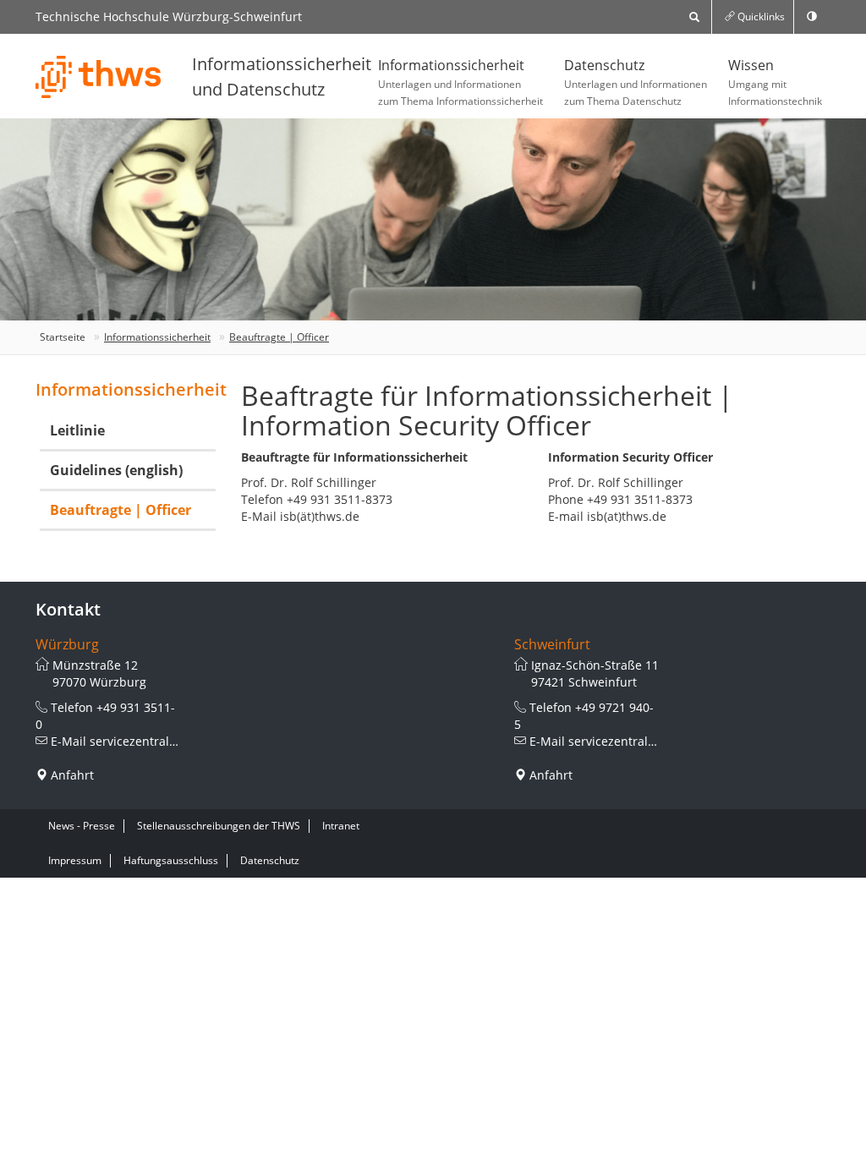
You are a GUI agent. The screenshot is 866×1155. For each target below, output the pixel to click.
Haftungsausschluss (170, 860)
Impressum (74, 860)
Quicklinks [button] (760, 16)
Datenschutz (635, 82)
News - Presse (81, 825)
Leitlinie (77, 430)
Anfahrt (72, 775)
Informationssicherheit (460, 82)
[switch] (811, 17)
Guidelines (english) (116, 470)
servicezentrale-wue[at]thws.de (179, 741)
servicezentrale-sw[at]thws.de (653, 741)
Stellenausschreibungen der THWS (218, 825)
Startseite (62, 337)
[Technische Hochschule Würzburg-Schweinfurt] (99, 77)
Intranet (340, 825)
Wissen (775, 82)
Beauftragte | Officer (279, 337)
